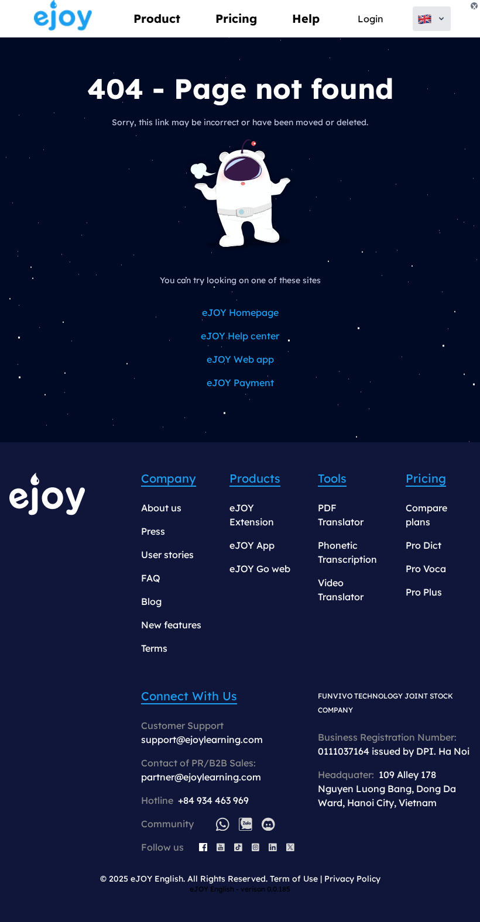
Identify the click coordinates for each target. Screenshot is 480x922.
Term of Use (294, 878)
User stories (167, 554)
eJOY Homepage (240, 312)
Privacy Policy (352, 878)
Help (306, 18)
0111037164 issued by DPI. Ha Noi (393, 751)
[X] (290, 847)
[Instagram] (256, 847)
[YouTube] (221, 847)
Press (153, 531)
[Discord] (268, 824)
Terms (154, 648)
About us (161, 508)
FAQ (150, 578)
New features (171, 625)
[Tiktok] (238, 847)
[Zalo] (245, 824)
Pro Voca (426, 568)
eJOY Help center (240, 336)
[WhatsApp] (222, 824)
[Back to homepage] (63, 18)
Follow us (162, 847)
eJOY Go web (259, 568)
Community (167, 824)
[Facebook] (203, 847)
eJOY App (252, 545)
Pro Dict (423, 545)
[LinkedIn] (273, 847)
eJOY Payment (240, 382)
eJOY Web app (240, 359)
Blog (151, 601)
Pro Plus (424, 592)
